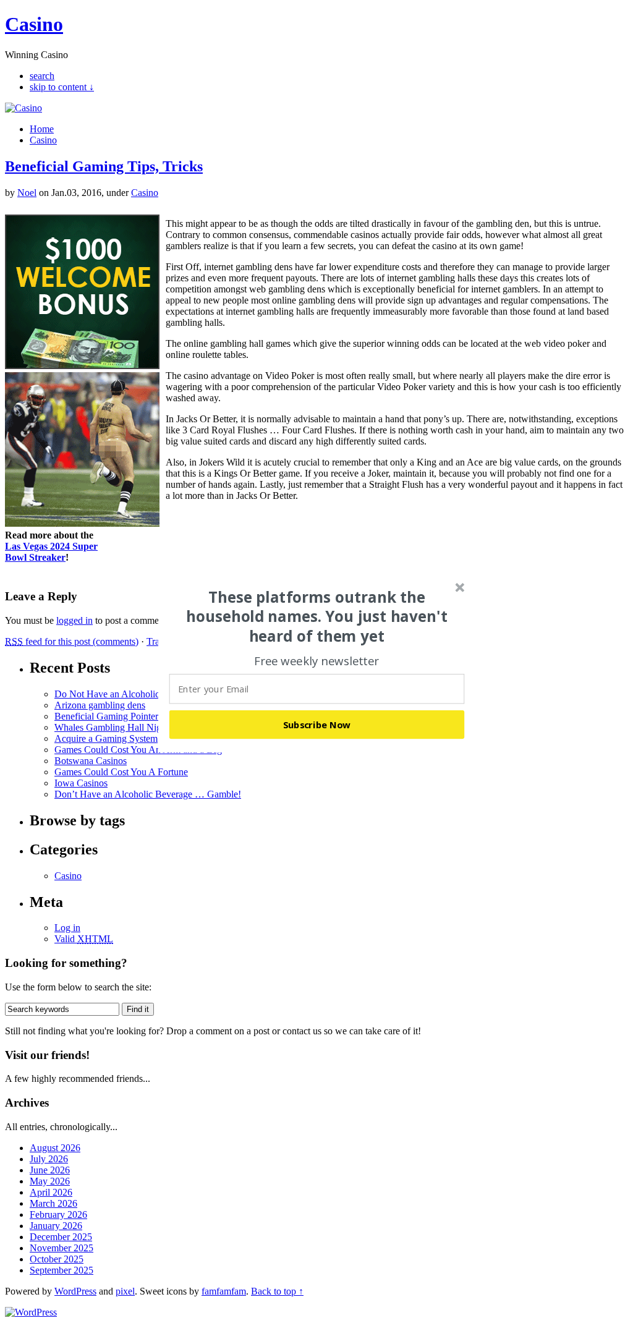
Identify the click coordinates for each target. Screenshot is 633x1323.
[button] (317, 616)
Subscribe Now (317, 724)
